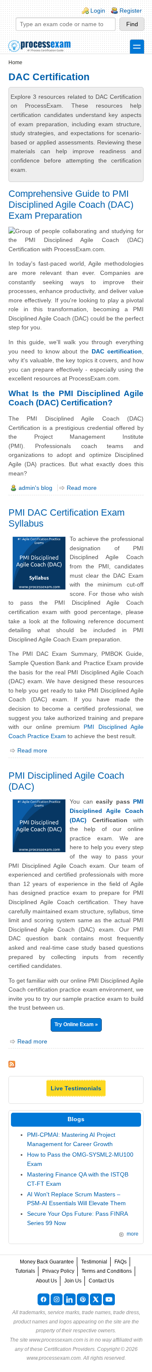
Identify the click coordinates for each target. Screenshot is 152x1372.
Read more (82, 487)
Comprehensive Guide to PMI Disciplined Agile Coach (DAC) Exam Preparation (70, 204)
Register (130, 10)
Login (97, 10)
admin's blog (35, 487)
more (132, 1233)
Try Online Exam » (76, 1024)
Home (15, 62)
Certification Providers (69, 1349)
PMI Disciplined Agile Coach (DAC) (107, 810)
